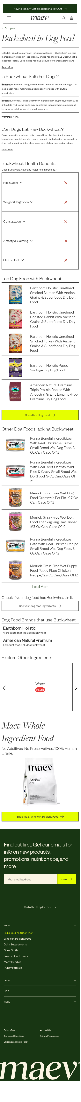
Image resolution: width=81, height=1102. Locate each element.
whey (40, 683)
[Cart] (72, 18)
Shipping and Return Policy (16, 1041)
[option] (40, 687)
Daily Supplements (15, 944)
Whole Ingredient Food (17, 938)
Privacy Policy (10, 1030)
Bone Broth (11, 950)
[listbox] (40, 687)
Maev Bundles (12, 961)
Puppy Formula (13, 967)
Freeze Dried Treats (16, 956)
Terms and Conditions (14, 1036)
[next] (77, 688)
